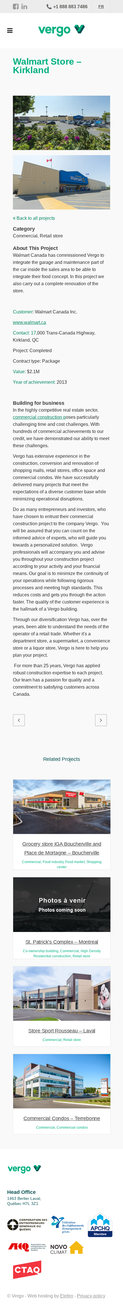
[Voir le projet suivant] (101, 720)
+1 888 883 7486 (70, 6)
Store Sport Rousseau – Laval (61, 1031)
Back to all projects (35, 218)
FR (101, 6)
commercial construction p (39, 417)
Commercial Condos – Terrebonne (61, 1118)
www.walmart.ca (29, 322)
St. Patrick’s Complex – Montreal (61, 942)
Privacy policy (91, 1295)
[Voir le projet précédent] (19, 720)
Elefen (66, 1295)
